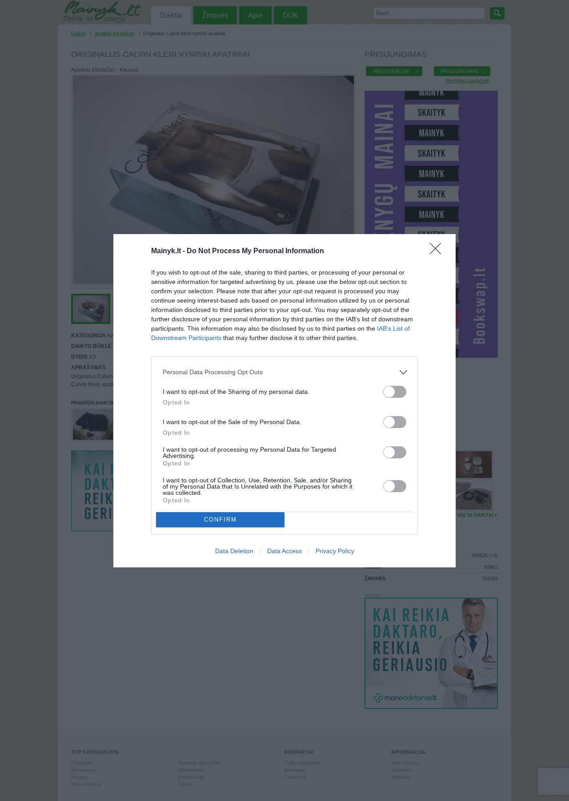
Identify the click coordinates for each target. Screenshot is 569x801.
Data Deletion (234, 550)
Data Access (284, 550)
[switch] (394, 392)
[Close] (438, 251)
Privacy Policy (335, 550)
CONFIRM (220, 519)
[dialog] (284, 400)
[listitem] (284, 372)
